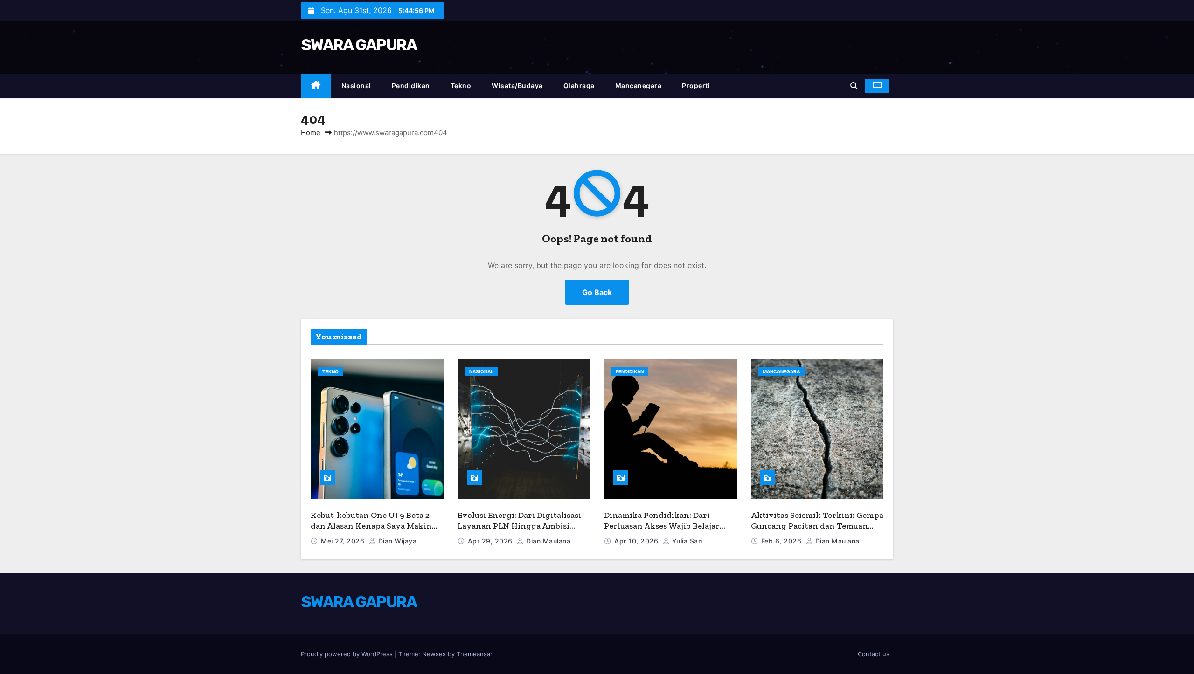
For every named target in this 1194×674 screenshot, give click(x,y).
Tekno (461, 85)
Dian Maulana (547, 541)
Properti (696, 85)
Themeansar (474, 654)
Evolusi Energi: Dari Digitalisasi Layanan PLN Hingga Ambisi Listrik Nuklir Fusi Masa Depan (519, 525)
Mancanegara (638, 85)
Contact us (873, 654)
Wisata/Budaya (517, 85)
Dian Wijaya (396, 541)
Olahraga (579, 85)
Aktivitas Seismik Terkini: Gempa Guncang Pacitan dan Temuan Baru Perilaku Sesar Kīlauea (817, 525)
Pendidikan (411, 85)
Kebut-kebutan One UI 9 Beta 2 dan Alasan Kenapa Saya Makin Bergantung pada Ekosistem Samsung (371, 531)
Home (310, 132)
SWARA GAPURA (359, 45)
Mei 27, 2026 (344, 541)
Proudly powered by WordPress (348, 654)
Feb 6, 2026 (782, 541)
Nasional (356, 85)
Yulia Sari (686, 541)
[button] (854, 85)
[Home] (316, 86)
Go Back (597, 292)
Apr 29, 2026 (491, 541)
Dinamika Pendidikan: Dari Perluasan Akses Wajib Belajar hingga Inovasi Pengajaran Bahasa (662, 531)
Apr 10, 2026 (637, 541)
